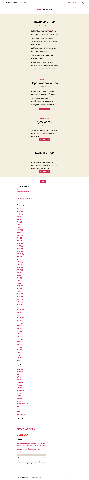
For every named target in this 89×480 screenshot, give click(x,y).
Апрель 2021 (20, 293)
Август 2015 (19, 331)
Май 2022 (19, 280)
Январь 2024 (20, 248)
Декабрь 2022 (20, 269)
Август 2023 (19, 256)
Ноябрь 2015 (20, 327)
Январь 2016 (20, 323)
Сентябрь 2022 (20, 274)
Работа (18, 404)
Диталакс (28, 443)
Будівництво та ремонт (12, 2)
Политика (19, 400)
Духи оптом (44, 122)
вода (35, 445)
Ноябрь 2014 (20, 343)
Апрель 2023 (20, 262)
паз (36, 449)
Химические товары (21, 414)
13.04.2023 (48, 156)
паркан (39, 449)
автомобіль (33, 443)
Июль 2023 (19, 258)
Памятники (19, 398)
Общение (19, 395)
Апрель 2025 (20, 226)
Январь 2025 (20, 230)
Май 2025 (19, 224)
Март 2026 (19, 213)
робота (26, 451)
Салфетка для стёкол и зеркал (24, 196)
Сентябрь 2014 (20, 346)
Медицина (19, 387)
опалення (34, 449)
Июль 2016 (19, 320)
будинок (42, 443)
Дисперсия (23, 443)
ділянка (25, 448)
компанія (18, 449)
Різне (18, 406)
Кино (18, 380)
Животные (19, 372)
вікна (38, 445)
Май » (44, 470)
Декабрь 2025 (20, 214)
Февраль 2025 (20, 229)
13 (31, 463)
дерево (27, 446)
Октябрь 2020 (20, 299)
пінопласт (18, 451)
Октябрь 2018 (20, 312)
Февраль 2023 (20, 266)
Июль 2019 (19, 311)
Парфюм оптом (44, 21)
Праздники (19, 401)
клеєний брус (42, 448)
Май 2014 (19, 352)
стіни (36, 451)
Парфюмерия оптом (44, 83)
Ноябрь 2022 (20, 270)
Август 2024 (19, 237)
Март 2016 (19, 322)
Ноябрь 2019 (20, 306)
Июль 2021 (19, 288)
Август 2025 (19, 219)
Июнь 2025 (19, 222)
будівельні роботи (19, 445)
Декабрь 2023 (20, 250)
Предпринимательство (22, 403)
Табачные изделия (21, 408)
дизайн (38, 446)
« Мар (18, 470)
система (29, 451)
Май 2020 (19, 301)
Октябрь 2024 (20, 235)
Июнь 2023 (19, 259)
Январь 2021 (20, 296)
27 (31, 467)
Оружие (18, 396)
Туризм (18, 411)
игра (28, 448)
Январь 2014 (20, 359)
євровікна (41, 451)
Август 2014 (19, 347)
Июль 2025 (19, 221)
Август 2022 (19, 275)
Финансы (19, 413)
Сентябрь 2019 (20, 309)
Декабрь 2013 (20, 360)
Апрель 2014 (20, 354)
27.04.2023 (48, 25)
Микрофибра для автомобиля (24, 193)
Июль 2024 (19, 238)
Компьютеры (20, 382)
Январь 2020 (20, 304)
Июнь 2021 (19, 290)
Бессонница (19, 443)
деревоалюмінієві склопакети (32, 446)
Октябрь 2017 (20, 314)
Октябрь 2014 (20, 344)
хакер (39, 451)
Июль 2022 (19, 277)
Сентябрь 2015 (20, 330)
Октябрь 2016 (20, 315)
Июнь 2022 (19, 278)
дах (42, 445)
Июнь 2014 (19, 351)
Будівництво (20, 369)
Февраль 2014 (20, 357)
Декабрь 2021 (20, 286)
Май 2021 (19, 291)
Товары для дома (21, 409)
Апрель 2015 (20, 335)
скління (32, 451)
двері (44, 445)
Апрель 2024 (20, 243)
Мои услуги (69, 2)
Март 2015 (19, 336)
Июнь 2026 (19, 208)
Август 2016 (19, 318)
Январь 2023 (20, 267)
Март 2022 (19, 282)
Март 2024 (19, 245)
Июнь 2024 (19, 240)
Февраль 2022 (20, 283)
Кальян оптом (44, 152)
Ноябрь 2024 (20, 234)
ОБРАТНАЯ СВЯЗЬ (26, 429)
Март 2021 (19, 294)
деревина (24, 446)
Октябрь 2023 (20, 253)
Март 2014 (19, 355)
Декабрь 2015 (20, 325)
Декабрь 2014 (20, 341)
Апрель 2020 (20, 302)
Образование (20, 393)
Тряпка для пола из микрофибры (24, 198)
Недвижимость (20, 390)
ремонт (22, 451)
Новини (18, 392)
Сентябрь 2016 (20, 317)
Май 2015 (19, 333)
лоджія (26, 449)
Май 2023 (19, 261)
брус (38, 443)
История (19, 379)
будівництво (30, 445)
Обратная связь (76, 2)
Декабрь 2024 (20, 232)
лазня (23, 449)
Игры (18, 374)
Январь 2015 (20, 339)
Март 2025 (19, 227)
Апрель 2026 (20, 211)
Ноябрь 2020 (20, 298)
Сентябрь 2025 (20, 218)
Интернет (19, 377)
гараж (41, 445)
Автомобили (20, 368)
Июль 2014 (19, 349)
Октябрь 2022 (20, 272)
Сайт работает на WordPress (35, 477)
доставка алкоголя (20, 448)
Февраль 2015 (20, 338)
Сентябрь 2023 (20, 254)
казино (31, 448)
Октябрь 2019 (20, 307)
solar (43, 25)
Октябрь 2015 (20, 328)
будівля (23, 445)
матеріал (30, 449)
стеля (34, 451)
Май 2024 (19, 242)
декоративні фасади (19, 446)
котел (21, 449)
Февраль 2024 (20, 246)
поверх (41, 449)
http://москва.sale (47, 30)
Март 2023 (19, 264)
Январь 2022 (20, 285)
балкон (36, 443)
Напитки (19, 388)
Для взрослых (44, 148)
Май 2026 (19, 210)
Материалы (19, 385)
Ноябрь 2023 (20, 251)
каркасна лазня (35, 448)
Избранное (19, 376)
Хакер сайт (19, 200)
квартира (38, 448)
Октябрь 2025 (20, 216)
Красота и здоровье (44, 17)
